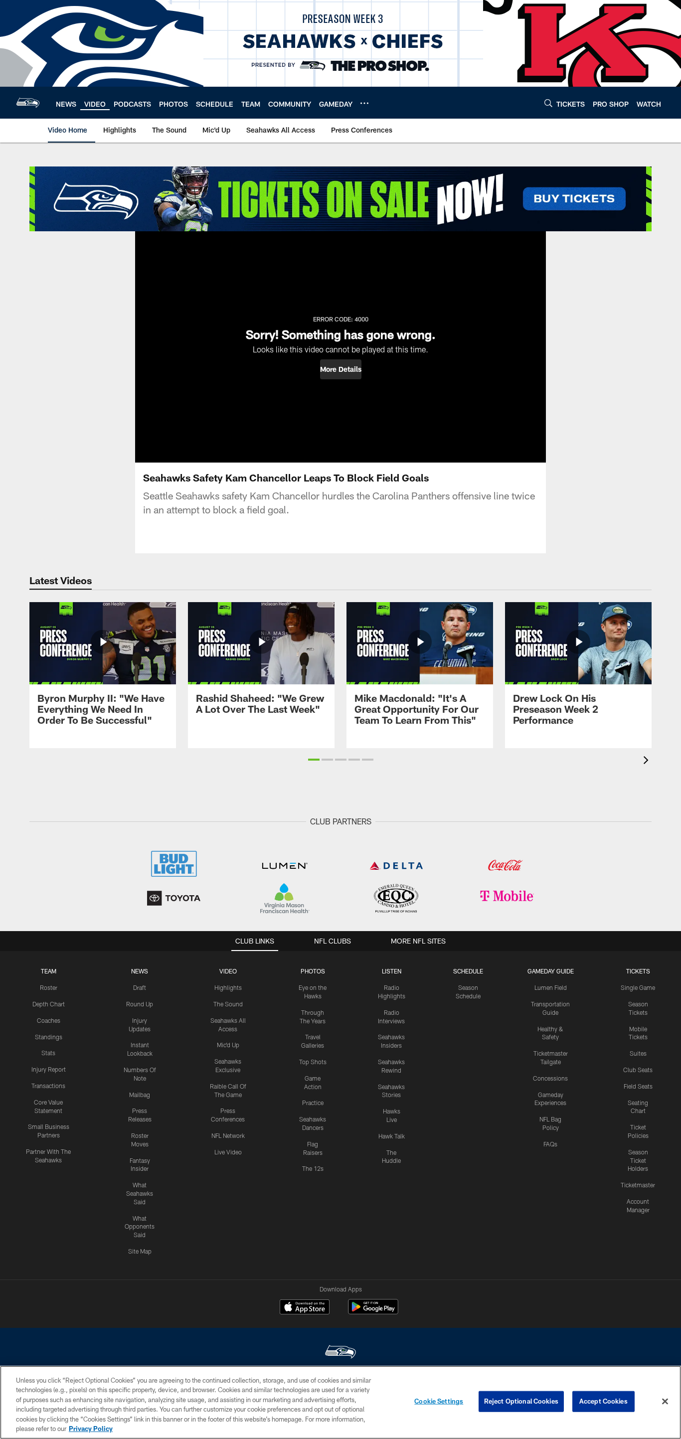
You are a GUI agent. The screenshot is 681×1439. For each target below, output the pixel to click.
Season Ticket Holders (638, 1160)
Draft (139, 987)
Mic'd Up (228, 1044)
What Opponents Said (140, 1227)
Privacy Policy (91, 1429)
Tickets (638, 970)
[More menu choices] (364, 103)
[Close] (665, 1402)
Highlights (228, 987)
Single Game (638, 987)
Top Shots (313, 1061)
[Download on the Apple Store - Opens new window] (304, 1307)
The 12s (313, 1168)
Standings (48, 1036)
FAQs (550, 1143)
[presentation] (648, 761)
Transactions (48, 1085)
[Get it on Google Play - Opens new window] (373, 1311)
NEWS (139, 970)
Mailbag (139, 1094)
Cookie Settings (438, 1401)
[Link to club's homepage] (28, 103)
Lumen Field (550, 987)
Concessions (550, 1078)
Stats (48, 1052)
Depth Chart (48, 1003)
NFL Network (228, 1135)
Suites (638, 1053)
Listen (391, 970)
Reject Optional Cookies (521, 1401)
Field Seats (638, 1086)
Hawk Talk (391, 1135)
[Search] (548, 103)
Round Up (139, 1003)
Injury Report (48, 1069)
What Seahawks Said (139, 1193)
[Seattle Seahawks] (340, 1353)
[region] (340, 1402)
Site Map (140, 1251)
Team (48, 970)
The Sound (228, 1003)
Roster (48, 987)
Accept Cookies (603, 1401)
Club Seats (638, 1069)
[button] (340, 369)
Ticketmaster (638, 1184)
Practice (313, 1102)
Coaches (48, 1020)
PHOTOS (313, 970)
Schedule (468, 970)
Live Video (228, 1151)
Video (228, 970)
